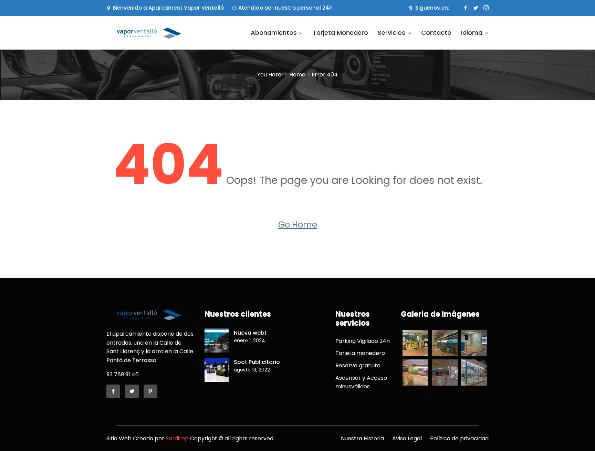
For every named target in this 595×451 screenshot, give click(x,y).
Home (297, 74)
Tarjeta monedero (360, 353)
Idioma (471, 32)
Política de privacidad (459, 438)
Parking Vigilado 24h (362, 341)
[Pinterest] (150, 391)
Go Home (297, 224)
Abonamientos (274, 32)
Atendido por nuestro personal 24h (285, 7)
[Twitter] (475, 8)
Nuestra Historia (362, 438)
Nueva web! (250, 332)
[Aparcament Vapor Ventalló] (150, 33)
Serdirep (177, 438)
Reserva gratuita (357, 365)
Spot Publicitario (257, 362)
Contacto (436, 32)
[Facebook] (465, 8)
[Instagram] (486, 8)
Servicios (391, 32)
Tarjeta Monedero (340, 32)
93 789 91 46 (122, 374)
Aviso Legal (407, 438)
